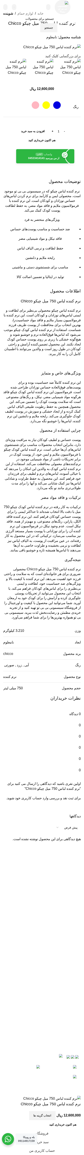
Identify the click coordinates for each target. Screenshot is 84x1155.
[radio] (57, 105)
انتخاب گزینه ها (42, 1115)
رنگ (76, 107)
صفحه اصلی (42, 980)
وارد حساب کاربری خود (31, 798)
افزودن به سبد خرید (33, 131)
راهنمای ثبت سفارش (42, 930)
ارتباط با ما (42, 970)
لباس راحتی (42, 990)
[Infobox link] (31, 7)
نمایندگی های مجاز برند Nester (42, 950)
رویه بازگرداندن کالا (42, 920)
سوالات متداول (42, 940)
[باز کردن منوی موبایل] (78, 7)
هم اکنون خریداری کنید (42, 140)
